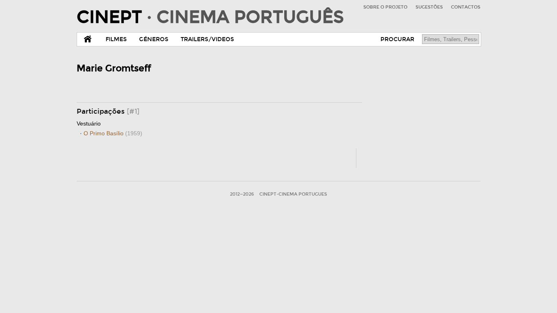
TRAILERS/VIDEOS (207, 39)
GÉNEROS (153, 39)
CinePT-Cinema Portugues (293, 194)
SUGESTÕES (429, 7)
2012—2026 (242, 194)
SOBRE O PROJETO (385, 7)
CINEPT (210, 17)
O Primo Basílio (113, 133)
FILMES (116, 39)
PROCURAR (397, 39)
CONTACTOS (465, 7)
